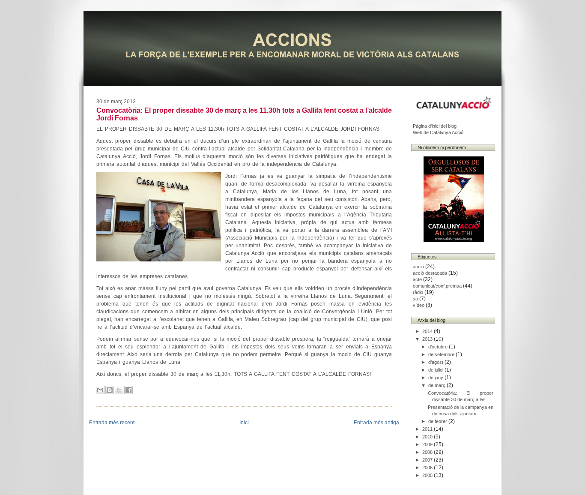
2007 (428, 459)
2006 (428, 467)
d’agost (436, 362)
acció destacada (430, 273)
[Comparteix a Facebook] (128, 390)
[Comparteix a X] (119, 390)
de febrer (438, 421)
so (415, 298)
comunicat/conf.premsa (437, 285)
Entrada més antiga (376, 423)
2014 (428, 331)
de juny (436, 377)
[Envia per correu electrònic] (100, 390)
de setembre (442, 354)
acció (418, 266)
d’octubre (438, 346)
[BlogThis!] (109, 390)
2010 (428, 436)
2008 (428, 452)
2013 (428, 339)
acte (417, 279)
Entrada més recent (111, 423)
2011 (428, 429)
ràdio (418, 292)
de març (437, 385)
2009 (428, 444)
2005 (428, 475)
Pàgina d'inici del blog (435, 126)
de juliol (436, 369)
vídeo (418, 305)
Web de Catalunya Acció (438, 132)
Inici (244, 423)
